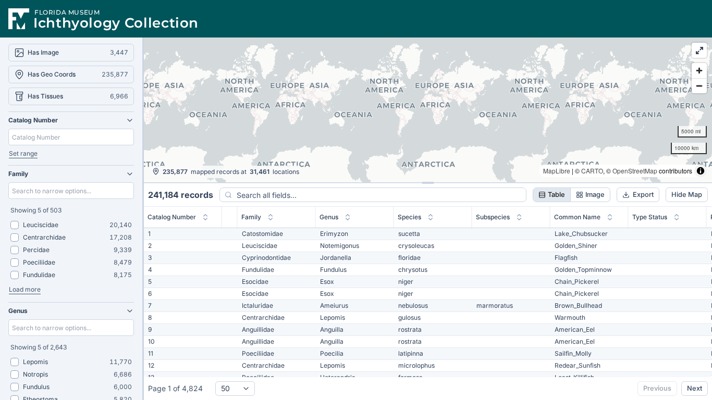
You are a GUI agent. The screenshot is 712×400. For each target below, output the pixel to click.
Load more (25, 289)
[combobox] (235, 388)
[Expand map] (699, 50)
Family (251, 217)
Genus (329, 217)
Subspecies (493, 217)
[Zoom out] (699, 85)
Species (409, 217)
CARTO (592, 170)
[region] (428, 110)
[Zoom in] (699, 70)
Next (694, 388)
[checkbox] (14, 225)
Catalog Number (172, 217)
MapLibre (556, 170)
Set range (23, 153)
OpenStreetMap (634, 170)
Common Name (577, 217)
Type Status (649, 217)
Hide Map (686, 194)
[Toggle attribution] (700, 171)
